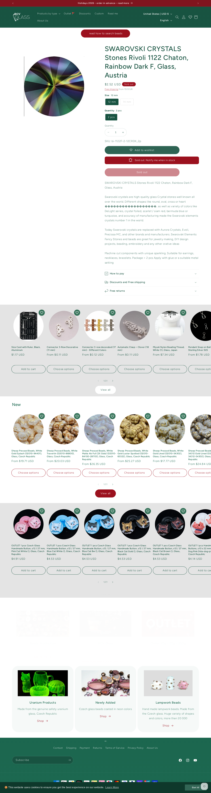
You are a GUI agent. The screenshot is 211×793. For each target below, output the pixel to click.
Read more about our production (103, 661)
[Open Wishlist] (190, 17)
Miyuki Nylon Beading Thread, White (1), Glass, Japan (168, 348)
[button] (48, 13)
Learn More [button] (112, 787)
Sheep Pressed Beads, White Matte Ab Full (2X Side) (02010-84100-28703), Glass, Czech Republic (99, 455)
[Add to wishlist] (42, 313)
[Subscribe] (69, 760)
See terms (40, 656)
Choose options (63, 369)
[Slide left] (98, 380)
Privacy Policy (135, 748)
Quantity (109, 125)
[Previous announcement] (13, 3)
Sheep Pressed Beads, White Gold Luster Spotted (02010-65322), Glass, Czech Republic (134, 453)
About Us (152, 748)
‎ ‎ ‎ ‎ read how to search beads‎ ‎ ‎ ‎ (105, 33)
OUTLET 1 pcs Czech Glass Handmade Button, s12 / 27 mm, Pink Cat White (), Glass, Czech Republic (28, 550)
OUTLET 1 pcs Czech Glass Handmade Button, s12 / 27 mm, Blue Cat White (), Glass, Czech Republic (64, 550)
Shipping (71, 748)
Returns (97, 748)
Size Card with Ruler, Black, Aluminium (25, 348)
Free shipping (111, 89)
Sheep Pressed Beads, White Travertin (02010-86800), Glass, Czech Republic (62, 453)
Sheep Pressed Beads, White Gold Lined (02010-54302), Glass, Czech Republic (168, 453)
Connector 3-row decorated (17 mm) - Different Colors (99, 348)
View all (105, 389)
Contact (58, 748)
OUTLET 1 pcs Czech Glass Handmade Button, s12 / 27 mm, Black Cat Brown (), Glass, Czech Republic (170, 550)
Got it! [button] (195, 787)
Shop (165, 661)
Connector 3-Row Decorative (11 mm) (62, 348)
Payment (85, 748)
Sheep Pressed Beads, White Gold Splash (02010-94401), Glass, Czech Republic (26, 453)
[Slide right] (112, 380)
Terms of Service (114, 748)
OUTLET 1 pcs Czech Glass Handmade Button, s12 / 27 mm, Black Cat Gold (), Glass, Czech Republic (134, 550)
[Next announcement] (198, 3)
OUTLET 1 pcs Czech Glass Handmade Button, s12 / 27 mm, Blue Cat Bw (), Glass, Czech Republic (99, 550)
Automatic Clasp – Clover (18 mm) (133, 348)
